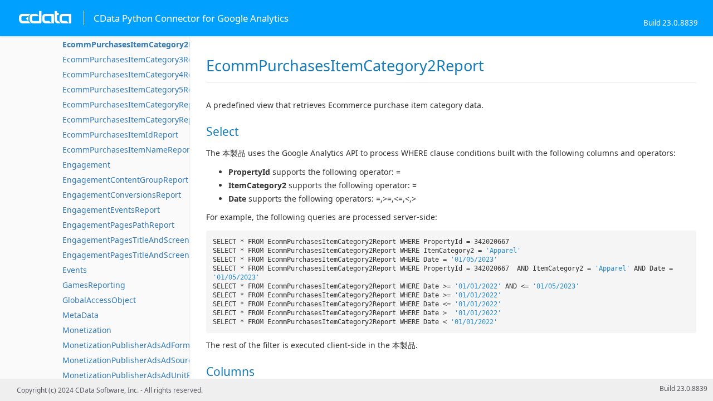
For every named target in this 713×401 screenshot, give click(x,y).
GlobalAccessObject (99, 300)
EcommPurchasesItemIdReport (120, 134)
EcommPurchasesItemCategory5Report (135, 89)
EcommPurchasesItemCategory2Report (138, 44)
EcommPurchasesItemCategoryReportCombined (152, 119)
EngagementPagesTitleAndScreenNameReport (149, 255)
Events (74, 270)
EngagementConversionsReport (121, 194)
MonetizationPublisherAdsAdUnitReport (137, 375)
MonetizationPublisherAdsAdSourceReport (142, 360)
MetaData (80, 315)
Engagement (86, 164)
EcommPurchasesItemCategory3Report (135, 59)
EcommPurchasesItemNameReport (127, 149)
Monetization (86, 330)
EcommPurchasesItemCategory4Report (135, 74)
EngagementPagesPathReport (118, 224)
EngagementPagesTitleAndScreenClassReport (148, 239)
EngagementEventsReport (111, 209)
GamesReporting (93, 285)
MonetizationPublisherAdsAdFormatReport (142, 345)
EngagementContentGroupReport (125, 179)
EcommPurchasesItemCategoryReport (133, 104)
